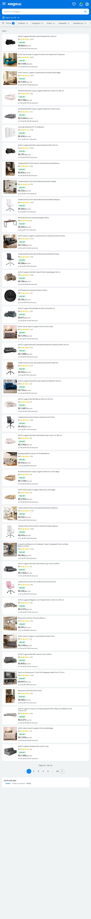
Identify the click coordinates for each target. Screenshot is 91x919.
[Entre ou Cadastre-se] (87, 4)
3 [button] (38, 771)
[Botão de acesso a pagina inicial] (38, 4)
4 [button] (43, 771)
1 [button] (28, 771)
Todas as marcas (18, 783)
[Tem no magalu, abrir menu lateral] (4, 4)
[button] (85, 11)
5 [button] (47, 771)
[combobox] (45, 12)
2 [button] (33, 771)
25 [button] (57, 771)
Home (8, 783)
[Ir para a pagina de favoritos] (74, 4)
